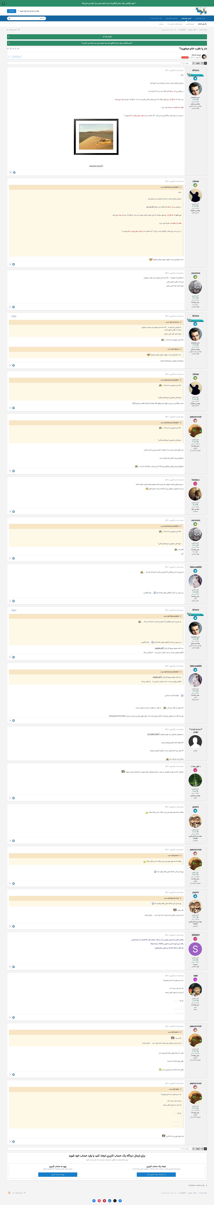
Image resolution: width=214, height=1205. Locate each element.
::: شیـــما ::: (196, 766)
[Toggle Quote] (180, 187)
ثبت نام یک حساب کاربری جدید (156, 1174)
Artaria (194, 55)
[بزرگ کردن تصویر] (96, 137)
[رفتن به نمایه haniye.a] (195, 494)
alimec (195, 181)
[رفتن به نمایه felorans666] (195, 581)
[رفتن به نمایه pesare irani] (195, 431)
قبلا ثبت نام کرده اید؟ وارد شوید (29, 11)
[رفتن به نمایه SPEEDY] (195, 949)
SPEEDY (196, 935)
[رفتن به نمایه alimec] (195, 195)
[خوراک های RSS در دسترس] (9, 1193)
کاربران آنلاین (190, 24)
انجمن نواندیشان (186, 18)
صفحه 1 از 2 (185, 63)
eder (196, 976)
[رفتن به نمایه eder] (195, 989)
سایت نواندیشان (200, 18)
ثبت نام (11, 11)
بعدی (197, 63)
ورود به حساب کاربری (57, 1174)
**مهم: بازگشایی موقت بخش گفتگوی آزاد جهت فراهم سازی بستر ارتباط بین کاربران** (109, 3)
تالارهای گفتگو (202, 24)
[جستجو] (9, 18)
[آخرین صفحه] (193, 63)
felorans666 (196, 567)
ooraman (195, 273)
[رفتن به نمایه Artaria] (204, 56)
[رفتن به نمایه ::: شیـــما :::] (195, 780)
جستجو (161, 24)
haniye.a (196, 480)
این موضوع (18, 18)
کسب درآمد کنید (156, 18)
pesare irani (195, 417)
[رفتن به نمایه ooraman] (195, 287)
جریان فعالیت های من (175, 24)
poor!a (196, 807)
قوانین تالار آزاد (107, 36)
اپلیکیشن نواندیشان (171, 18)
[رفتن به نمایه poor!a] (195, 821)
